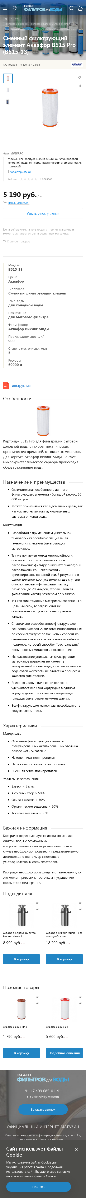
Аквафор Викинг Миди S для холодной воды (64, 934)
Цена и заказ (31, 64)
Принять (38, 1186)
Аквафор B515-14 (57, 1026)
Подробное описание (64, 1053)
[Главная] (5, 19)
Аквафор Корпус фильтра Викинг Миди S (19, 934)
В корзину (21, 959)
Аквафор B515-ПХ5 (15, 1026)
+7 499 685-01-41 (45, 1090)
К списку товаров (18, 241)
